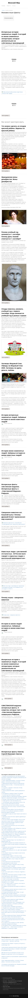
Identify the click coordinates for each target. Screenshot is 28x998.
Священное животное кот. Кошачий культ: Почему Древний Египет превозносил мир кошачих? (13, 515)
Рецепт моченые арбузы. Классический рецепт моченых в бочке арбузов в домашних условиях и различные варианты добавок (12, 811)
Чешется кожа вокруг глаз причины (11, 879)
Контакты (5, 981)
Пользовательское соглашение (15, 981)
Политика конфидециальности (9, 982)
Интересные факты (8, 18)
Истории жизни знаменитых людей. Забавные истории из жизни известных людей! (13, 453)
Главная (3, 5)
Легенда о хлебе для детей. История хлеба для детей (14, 799)
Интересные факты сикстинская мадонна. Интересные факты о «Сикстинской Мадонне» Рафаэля (11, 488)
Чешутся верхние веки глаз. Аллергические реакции (14, 877)
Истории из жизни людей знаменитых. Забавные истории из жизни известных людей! (13, 626)
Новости (9, 5)
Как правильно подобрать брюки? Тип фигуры (12, 793)
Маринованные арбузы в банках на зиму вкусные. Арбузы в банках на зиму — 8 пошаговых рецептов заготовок (12, 785)
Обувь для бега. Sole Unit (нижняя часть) (12, 800)
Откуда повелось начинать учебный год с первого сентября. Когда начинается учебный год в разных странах (13, 312)
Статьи (13, 5)
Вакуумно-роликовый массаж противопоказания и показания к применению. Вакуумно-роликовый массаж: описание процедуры (13, 778)
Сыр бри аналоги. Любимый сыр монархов (12, 906)
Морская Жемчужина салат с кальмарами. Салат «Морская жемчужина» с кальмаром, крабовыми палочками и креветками (13, 904)
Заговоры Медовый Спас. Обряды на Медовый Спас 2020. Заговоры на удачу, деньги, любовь (12, 366)
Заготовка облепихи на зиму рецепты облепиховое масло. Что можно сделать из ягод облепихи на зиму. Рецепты (13, 896)
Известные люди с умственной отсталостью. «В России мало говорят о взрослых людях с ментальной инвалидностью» (14, 554)
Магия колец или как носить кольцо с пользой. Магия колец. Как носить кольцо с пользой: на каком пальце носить (13, 806)
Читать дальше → (6, 115)
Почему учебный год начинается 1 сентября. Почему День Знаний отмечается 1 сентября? (11, 235)
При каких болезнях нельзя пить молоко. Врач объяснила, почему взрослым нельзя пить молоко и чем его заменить (13, 920)
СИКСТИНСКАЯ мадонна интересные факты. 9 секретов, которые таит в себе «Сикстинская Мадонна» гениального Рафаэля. (13, 710)
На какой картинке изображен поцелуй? (11, 795)
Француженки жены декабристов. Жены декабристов (9, 179)
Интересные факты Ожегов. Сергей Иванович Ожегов (12, 753)
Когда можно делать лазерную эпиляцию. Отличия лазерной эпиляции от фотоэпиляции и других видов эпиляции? (13, 869)
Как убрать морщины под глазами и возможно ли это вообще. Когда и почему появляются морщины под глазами (13, 844)
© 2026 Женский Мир (7, 978)
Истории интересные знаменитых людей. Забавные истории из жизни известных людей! (13, 418)
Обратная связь (6, 986)
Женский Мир (14, 2)
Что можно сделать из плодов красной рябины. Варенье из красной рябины (13, 128)
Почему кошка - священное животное (12, 598)
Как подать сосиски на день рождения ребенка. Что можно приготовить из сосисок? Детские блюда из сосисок (13, 912)
